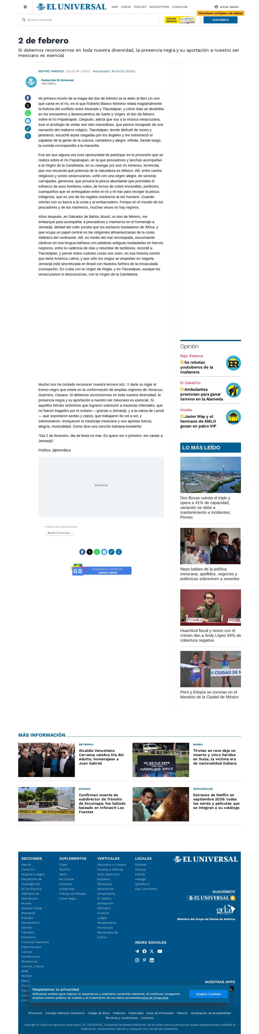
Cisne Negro (67, 898)
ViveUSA (103, 913)
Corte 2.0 (28, 869)
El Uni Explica (31, 888)
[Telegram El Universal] (137, 952)
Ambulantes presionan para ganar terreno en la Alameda (201, 394)
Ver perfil (48, 83)
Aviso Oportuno (108, 874)
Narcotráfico (30, 922)
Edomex (141, 864)
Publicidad (135, 1013)
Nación (26, 864)
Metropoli (28, 913)
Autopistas (67, 888)
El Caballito (190, 383)
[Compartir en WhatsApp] (28, 113)
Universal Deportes (35, 942)
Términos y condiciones (121, 1017)
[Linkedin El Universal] (152, 960)
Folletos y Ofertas (110, 869)
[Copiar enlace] (28, 128)
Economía (28, 937)
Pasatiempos (106, 922)
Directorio (35, 1013)
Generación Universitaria (106, 891)
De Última (66, 879)
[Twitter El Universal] (152, 952)
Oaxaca (140, 869)
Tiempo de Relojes (72, 893)
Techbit (26, 976)
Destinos (65, 884)
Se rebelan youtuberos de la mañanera (196, 367)
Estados (27, 917)
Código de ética (98, 1013)
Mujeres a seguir (33, 874)
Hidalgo (140, 879)
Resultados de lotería (107, 935)
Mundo (26, 903)
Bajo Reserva (191, 356)
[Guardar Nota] (28, 136)
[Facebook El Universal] (144, 952)
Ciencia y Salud (32, 966)
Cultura (26, 951)
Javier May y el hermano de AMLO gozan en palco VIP (198, 421)
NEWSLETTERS (159, 6)
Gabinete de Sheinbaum (30, 896)
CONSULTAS (180, 6)
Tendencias (29, 961)
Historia (182, 1013)
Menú (25, 980)
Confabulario (30, 956)
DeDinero (104, 908)
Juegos (102, 917)
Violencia (119, 1013)
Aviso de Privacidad (160, 1013)
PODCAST (140, 6)
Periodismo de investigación (31, 881)
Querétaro (142, 884)
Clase (63, 864)
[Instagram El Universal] (137, 960)
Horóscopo (105, 927)
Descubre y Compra (111, 864)
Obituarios (104, 884)
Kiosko (186, 410)
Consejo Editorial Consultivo (65, 1013)
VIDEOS (126, 6)
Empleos (103, 879)
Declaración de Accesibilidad (211, 1013)
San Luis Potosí (146, 888)
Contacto (147, 1017)
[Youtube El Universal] (160, 952)
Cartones (27, 932)
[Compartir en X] (28, 105)
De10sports (105, 903)
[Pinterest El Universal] (144, 960)
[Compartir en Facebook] (28, 98)
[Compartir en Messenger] (28, 121)
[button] (221, 19)
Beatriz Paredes (51, 71)
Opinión (189, 346)
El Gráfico (104, 898)
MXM (114, 6)
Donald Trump (31, 908)
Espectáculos (31, 946)
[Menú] (25, 7)
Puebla (140, 874)
